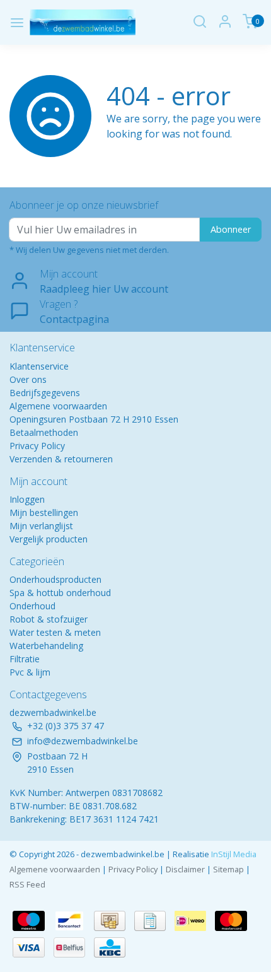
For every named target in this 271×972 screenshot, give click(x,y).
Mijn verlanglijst (41, 526)
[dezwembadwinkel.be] (83, 22)
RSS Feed (27, 884)
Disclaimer (185, 869)
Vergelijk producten (48, 539)
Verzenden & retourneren (61, 459)
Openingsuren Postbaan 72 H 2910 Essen (93, 419)
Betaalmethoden (43, 432)
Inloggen (27, 499)
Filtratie (24, 659)
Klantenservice (39, 366)
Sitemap (228, 869)
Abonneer (230, 229)
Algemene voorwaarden (58, 406)
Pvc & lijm (29, 672)
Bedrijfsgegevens (44, 393)
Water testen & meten (55, 632)
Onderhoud (32, 606)
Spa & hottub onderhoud (60, 593)
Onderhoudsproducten (55, 579)
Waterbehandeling (46, 646)
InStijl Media (233, 854)
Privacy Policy (37, 446)
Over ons (28, 379)
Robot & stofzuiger (48, 619)
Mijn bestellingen (43, 512)
